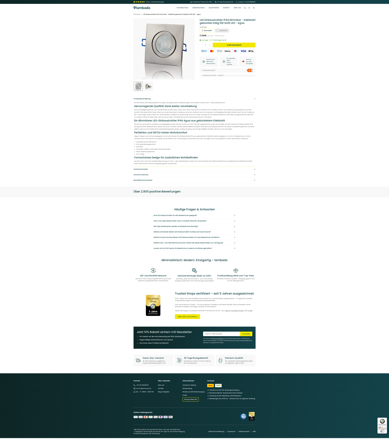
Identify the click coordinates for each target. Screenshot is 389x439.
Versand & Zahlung (189, 385)
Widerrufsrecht (244, 431)
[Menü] (386, 419)
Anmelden (246, 334)
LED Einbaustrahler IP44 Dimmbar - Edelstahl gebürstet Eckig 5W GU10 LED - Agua (172, 14)
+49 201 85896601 (142, 385)
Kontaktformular (237, 311)
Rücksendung (187, 388)
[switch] (382, 431)
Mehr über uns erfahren (187, 316)
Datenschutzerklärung (218, 338)
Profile (185, 395)
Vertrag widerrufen (190, 399)
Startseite (137, 14)
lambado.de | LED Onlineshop (149, 434)
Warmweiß (208, 30)
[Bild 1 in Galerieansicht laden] (138, 86)
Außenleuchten (198, 8)
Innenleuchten (182, 8)
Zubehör (226, 8)
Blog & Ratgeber (163, 392)
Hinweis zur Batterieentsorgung (194, 392)
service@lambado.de (143, 388)
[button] (182, 7)
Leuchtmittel (214, 8)
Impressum (232, 431)
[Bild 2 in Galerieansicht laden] (148, 86)
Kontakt (161, 388)
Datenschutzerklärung (216, 431)
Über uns (161, 385)
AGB (254, 431)
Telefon (227, 311)
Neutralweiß (223, 30)
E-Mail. (250, 311)
